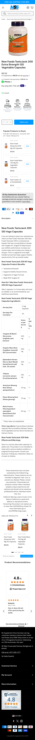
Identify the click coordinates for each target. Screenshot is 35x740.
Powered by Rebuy (17, 187)
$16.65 (12, 171)
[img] (17, 582)
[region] (17, 163)
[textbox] (11, 556)
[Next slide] (31, 515)
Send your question (26, 556)
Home (3, 19)
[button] (17, 13)
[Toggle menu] (3, 7)
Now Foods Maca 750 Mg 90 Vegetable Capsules (16, 163)
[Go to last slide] (28, 515)
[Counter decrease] (3, 122)
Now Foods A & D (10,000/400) (15, 181)
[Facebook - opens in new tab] (13, 721)
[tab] (12, 552)
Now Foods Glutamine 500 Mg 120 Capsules (16, 146)
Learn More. (26, 202)
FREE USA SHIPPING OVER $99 (17, 2)
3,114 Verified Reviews (17, 585)
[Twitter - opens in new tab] (17, 721)
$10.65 (12, 152)
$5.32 (12, 185)
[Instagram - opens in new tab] (21, 721)
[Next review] (31, 611)
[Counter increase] (11, 122)
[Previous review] (4, 611)
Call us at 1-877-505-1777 (11, 652)
